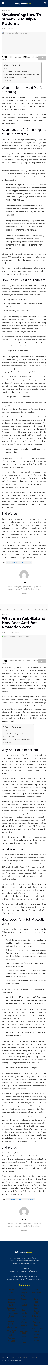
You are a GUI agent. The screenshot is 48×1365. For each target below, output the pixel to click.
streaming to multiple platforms (19, 562)
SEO (36, 1302)
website (36, 1337)
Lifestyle (24, 1322)
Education (11, 1324)
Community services (11, 1309)
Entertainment (11, 1327)
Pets (24, 1342)
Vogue (36, 1334)
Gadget (24, 1293)
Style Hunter (36, 1316)
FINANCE (11, 1341)
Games (24, 1299)
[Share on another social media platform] (42, 58)
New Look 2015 (24, 1332)
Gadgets (24, 1296)
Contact (34, 1357)
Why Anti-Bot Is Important (13, 734)
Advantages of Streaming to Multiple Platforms (21, 75)
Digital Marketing (11, 1317)
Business (11, 1299)
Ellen (5, 28)
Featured (11, 1338)
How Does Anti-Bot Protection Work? (17, 740)
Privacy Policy (22, 1357)
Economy (11, 1321)
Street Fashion (36, 1312)
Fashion (11, 1335)
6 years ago (15, 28)
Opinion (24, 1339)
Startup (36, 1308)
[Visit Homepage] (23, 3)
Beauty (11, 1296)
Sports (36, 1305)
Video (36, 1331)
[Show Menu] (3, 3)
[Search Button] (45, 3)
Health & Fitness (24, 1306)
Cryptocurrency (12, 1313)
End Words (7, 80)
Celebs (11, 1305)
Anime (11, 1290)
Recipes (36, 1296)
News (24, 1336)
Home (4, 10)
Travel (36, 1325)
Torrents (36, 1322)
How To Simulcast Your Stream (15, 77)
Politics (36, 1290)
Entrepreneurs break (11, 1331)
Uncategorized (37, 1328)
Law (24, 1319)
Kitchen (24, 1316)
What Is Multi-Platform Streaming (16, 72)
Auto (11, 1293)
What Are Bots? (9, 737)
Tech (9, 10)
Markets (24, 1325)
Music (24, 1328)
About (12, 1357)
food (24, 1290)
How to (24, 1313)
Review (36, 1299)
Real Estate (36, 1293)
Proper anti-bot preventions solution (20, 1199)
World (36, 1340)
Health (23, 1302)
